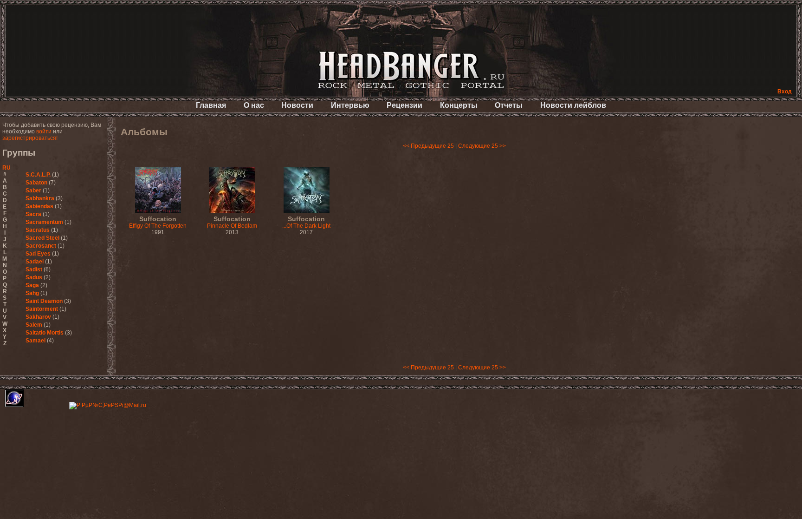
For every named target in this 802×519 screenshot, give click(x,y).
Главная (211, 105)
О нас (254, 105)
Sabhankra (40, 198)
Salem (34, 325)
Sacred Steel (42, 238)
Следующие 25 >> (482, 146)
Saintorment (42, 309)
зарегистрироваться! (30, 138)
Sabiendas (39, 206)
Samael (35, 340)
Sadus (34, 277)
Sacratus (38, 230)
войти (44, 131)
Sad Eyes (38, 253)
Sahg (32, 293)
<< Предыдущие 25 (428, 146)
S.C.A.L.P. (38, 174)
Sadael (35, 261)
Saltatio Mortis (45, 332)
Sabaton (36, 182)
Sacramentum (44, 222)
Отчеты (509, 105)
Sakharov (38, 317)
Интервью (350, 105)
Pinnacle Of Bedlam (232, 222)
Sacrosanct (41, 246)
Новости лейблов (573, 105)
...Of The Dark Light (306, 222)
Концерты (459, 105)
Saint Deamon (44, 301)
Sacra (33, 214)
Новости (297, 105)
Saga (32, 285)
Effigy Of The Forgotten (158, 222)
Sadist (34, 269)
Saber (33, 190)
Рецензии (404, 105)
